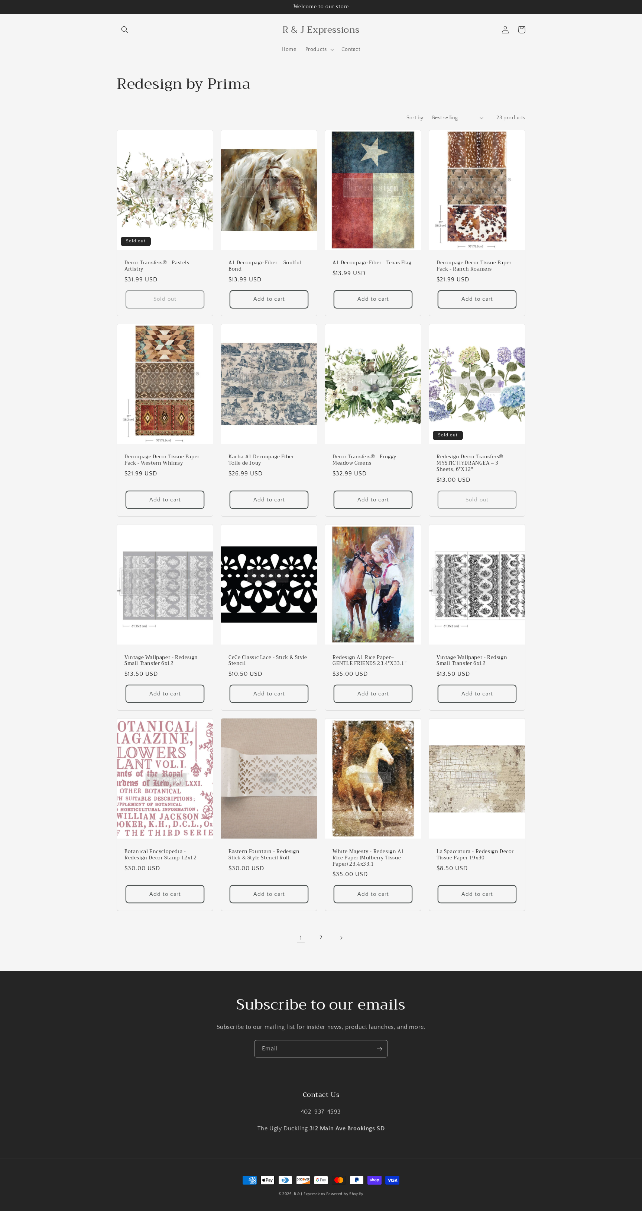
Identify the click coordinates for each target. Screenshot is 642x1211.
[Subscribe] (379, 1048)
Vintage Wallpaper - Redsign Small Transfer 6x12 (472, 661)
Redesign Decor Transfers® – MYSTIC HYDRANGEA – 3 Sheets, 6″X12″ (472, 463)
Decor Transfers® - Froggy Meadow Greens (364, 460)
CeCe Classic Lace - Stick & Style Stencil (267, 661)
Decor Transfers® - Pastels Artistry (156, 266)
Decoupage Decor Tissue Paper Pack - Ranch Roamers (474, 266)
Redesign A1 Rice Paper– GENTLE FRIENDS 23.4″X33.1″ (370, 661)
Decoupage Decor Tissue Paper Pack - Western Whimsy (162, 460)
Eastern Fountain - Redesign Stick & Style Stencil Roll (263, 855)
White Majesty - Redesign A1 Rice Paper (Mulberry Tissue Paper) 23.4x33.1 (368, 858)
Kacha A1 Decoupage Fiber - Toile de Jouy (263, 460)
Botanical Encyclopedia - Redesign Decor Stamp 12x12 (160, 855)
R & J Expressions (309, 1194)
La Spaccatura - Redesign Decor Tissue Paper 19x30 (475, 855)
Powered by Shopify (344, 1194)
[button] (125, 30)
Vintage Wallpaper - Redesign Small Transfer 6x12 (161, 661)
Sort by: (415, 118)
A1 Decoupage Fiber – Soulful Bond (264, 266)
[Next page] (341, 938)
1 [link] (301, 937)
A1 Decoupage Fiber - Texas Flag (372, 263)
